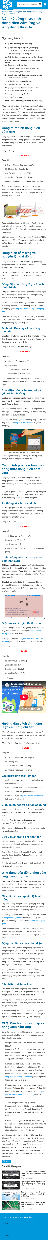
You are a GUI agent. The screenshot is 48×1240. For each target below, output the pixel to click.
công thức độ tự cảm (22, 423)
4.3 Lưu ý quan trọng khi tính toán (17, 84)
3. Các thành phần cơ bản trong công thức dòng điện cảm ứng (23, 61)
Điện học (6, 1161)
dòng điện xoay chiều (12, 918)
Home (4, 12)
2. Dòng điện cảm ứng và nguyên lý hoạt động (21, 48)
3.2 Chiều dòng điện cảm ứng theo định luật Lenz (22, 68)
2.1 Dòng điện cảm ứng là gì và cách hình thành (22, 50)
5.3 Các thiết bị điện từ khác (15, 97)
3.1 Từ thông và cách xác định (15, 65)
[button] (45, 4)
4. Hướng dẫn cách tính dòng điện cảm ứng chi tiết (23, 75)
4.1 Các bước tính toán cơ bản (16, 78)
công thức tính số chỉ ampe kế (31, 796)
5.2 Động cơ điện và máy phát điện (17, 94)
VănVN (5, 1223)
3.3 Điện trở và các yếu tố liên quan (17, 72)
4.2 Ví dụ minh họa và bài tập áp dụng (18, 81)
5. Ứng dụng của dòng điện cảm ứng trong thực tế (22, 88)
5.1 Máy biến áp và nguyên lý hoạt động (19, 90)
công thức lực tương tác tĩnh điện (18, 1077)
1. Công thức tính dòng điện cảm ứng (18, 44)
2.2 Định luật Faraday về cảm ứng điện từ (19, 54)
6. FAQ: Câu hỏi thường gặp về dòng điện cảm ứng (23, 100)
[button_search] (40, 4)
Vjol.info (5, 1235)
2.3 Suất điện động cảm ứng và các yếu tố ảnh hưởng (24, 57)
